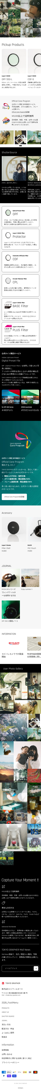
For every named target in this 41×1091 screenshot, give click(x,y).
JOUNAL (4, 1020)
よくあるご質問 (8, 1033)
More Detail (20, 30)
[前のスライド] (3, 18)
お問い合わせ (7, 1054)
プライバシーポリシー (10, 1062)
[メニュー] (2, 3)
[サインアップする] (36, 968)
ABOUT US (5, 1012)
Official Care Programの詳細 (20, 112)
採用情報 (5, 1050)
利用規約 (20, 1088)
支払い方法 (6, 1024)
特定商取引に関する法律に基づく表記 (16, 1058)
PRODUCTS (5, 1008)
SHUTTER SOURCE (8, 1016)
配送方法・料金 (8, 1029)
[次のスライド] (37, 18)
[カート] (38, 3)
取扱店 (4, 1037)
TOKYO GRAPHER (22, 1083)
